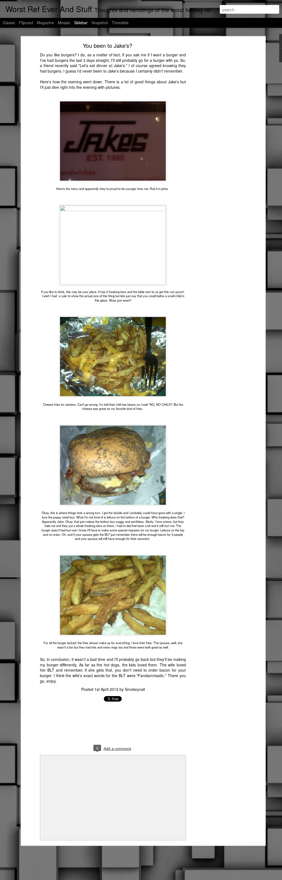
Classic (9, 22)
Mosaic (64, 22)
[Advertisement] (216, 130)
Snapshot (99, 22)
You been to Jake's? (107, 45)
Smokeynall (135, 689)
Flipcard (26, 22)
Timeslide (120, 22)
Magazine (45, 22)
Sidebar (81, 22)
